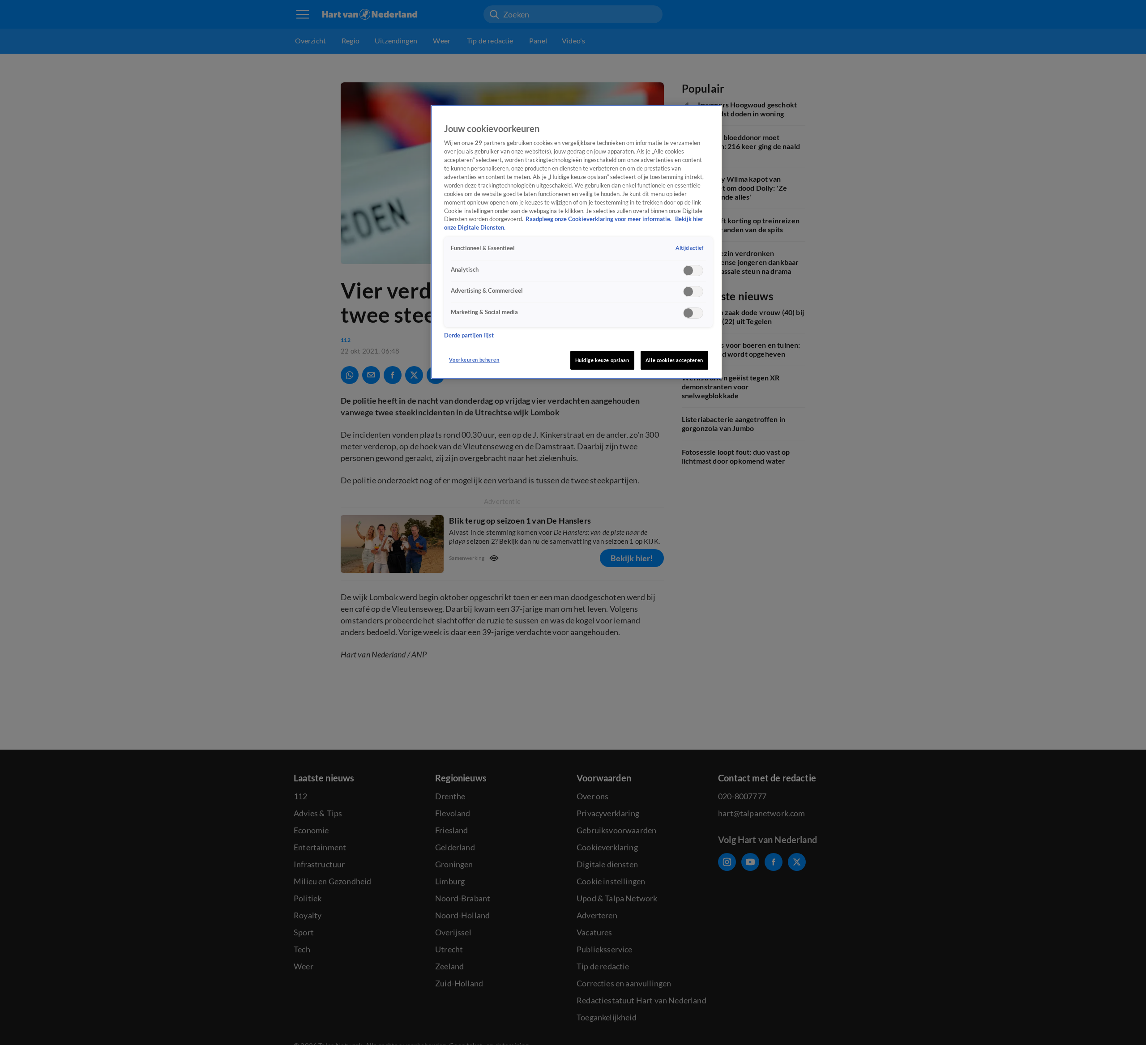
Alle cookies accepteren (674, 360)
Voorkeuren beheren (474, 360)
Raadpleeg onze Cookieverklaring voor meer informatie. (599, 219)
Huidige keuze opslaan (602, 360)
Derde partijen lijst (469, 335)
